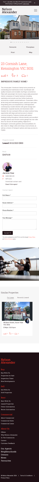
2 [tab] (13, 42)
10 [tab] (28, 42)
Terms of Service (9, 239)
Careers (3, 440)
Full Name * (6, 195)
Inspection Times (7, 378)
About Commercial (7, 418)
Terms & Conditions (26, 475)
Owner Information (8, 407)
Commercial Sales (7, 421)
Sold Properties (6, 392)
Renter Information (8, 409)
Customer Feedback (8, 443)
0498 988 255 (9, 176)
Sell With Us (5, 390)
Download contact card (13, 181)
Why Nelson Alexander (9, 435)
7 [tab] (22, 42)
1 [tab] (11, 42)
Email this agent (11, 184)
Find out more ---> (19, 265)
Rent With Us (6, 401)
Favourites (6, 460)
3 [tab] (15, 42)
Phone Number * (8, 210)
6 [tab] (20, 42)
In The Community (7, 438)
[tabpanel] (19, 27)
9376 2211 (8, 179)
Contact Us (7, 233)
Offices (3, 432)
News (3, 457)
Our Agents (6, 448)
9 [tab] (26, 42)
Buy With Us (5, 373)
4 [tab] (17, 42)
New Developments (8, 381)
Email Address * (7, 203)
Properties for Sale (7, 376)
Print (13, 52)
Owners (4, 454)
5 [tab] (19, 42)
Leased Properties (7, 404)
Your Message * (7, 218)
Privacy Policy (31, 237)
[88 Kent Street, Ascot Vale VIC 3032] (17, 319)
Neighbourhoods (8, 451)
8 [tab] (24, 42)
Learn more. (26, 3)
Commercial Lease (7, 423)
